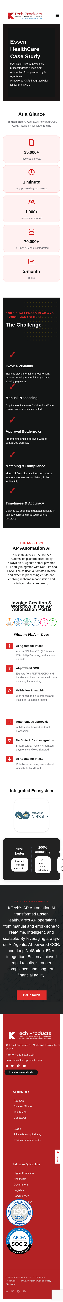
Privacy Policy (28, 1280)
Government (21, 1184)
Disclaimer (11, 1284)
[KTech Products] (25, 15)
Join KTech (20, 1112)
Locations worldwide (21, 1072)
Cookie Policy (44, 1280)
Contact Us (20, 1117)
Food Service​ (21, 1196)
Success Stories (23, 1106)
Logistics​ (19, 1190)
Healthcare (20, 1179)
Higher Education (24, 1173)
